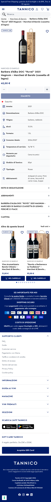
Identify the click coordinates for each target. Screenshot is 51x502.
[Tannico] (25, 9)
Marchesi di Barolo (18, 19)
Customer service (9, 349)
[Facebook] (19, 494)
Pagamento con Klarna (11, 353)
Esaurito (25, 96)
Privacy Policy (7, 369)
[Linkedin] (31, 494)
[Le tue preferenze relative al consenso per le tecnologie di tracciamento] (4, 497)
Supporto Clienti (12, 336)
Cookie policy (7, 373)
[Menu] (3, 9)
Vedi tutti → (45, 226)
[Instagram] (23, 494)
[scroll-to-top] (48, 490)
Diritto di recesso (9, 361)
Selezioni (7, 412)
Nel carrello (14, 278)
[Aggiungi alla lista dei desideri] (47, 31)
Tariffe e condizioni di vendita (13, 357)
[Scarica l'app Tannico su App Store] (9, 426)
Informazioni (9, 380)
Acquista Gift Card (25, 450)
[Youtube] (27, 494)
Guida (4, 345)
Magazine (7, 396)
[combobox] (28, 14)
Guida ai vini (9, 388)
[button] (42, 9)
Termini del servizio (9, 365)
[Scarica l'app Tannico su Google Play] (25, 426)
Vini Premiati (9, 404)
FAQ (3, 341)
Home (3, 19)
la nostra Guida (18, 296)
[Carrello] (48, 9)
